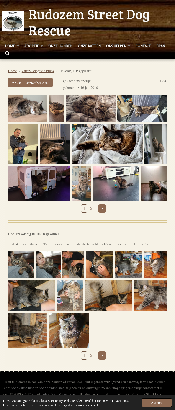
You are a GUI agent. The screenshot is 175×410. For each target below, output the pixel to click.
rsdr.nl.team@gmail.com (59, 394)
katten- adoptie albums (38, 70)
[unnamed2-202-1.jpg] (108, 295)
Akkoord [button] (156, 402)
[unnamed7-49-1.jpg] (73, 264)
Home (12, 70)
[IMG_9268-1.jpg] (48, 264)
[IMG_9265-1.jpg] (21, 264)
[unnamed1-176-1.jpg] (31, 295)
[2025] (23, 144)
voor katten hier (23, 387)
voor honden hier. (52, 387)
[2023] (39, 183)
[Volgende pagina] (102, 208)
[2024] (107, 144)
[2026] (27, 108)
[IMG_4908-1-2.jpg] (69, 330)
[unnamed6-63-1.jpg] (150, 295)
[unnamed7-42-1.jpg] (27, 330)
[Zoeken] (7, 53)
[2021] (116, 183)
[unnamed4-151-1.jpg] (99, 264)
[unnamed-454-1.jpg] (155, 264)
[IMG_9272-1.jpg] (70, 295)
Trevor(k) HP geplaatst (75, 70)
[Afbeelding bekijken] (55, 144)
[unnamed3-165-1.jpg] (128, 264)
